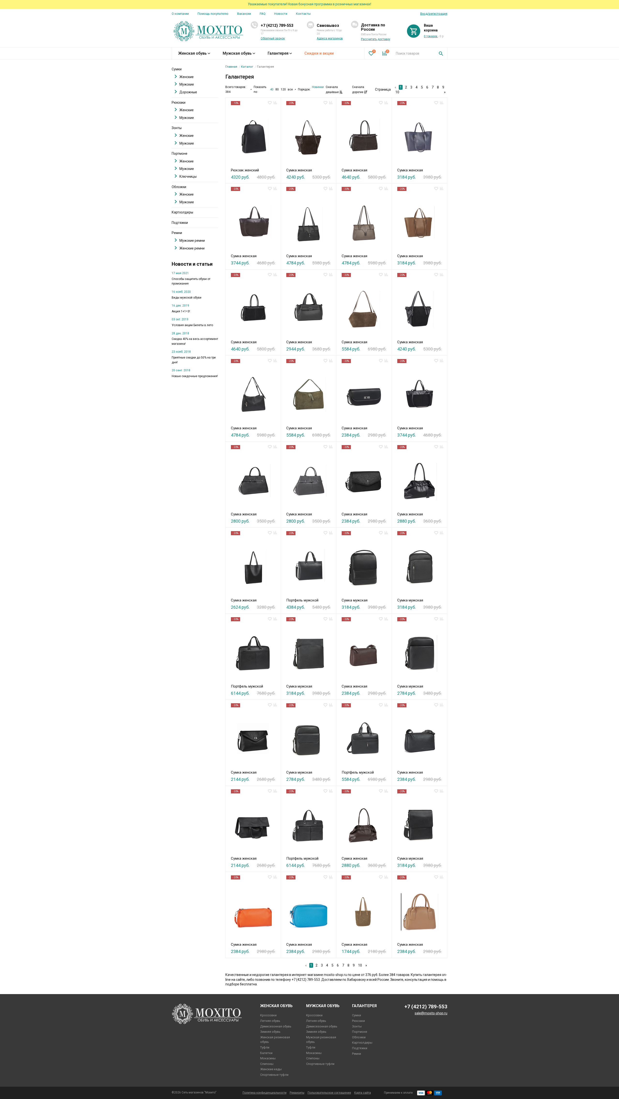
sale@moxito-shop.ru (431, 1013)
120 (283, 89)
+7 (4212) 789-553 (277, 25)
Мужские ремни (192, 240)
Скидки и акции (319, 53)
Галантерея (278, 53)
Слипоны (266, 1064)
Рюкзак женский (245, 170)
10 (397, 92)
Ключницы (188, 176)
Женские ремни (192, 248)
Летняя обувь (270, 1021)
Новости (280, 13)
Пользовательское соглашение (329, 1092)
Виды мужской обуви (186, 297)
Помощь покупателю (213, 13)
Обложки (179, 187)
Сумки (177, 69)
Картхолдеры (182, 212)
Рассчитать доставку (375, 39)
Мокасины (268, 1058)
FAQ (262, 13)
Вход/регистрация (433, 13)
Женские (186, 77)
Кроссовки (268, 1015)
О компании (180, 13)
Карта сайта (362, 1092)
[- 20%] (308, 135)
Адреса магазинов (330, 38)
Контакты (303, 13)
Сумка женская (299, 170)
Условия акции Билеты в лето (192, 325)
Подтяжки (180, 223)
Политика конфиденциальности (265, 1092)
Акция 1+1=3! (181, 311)
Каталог (247, 66)
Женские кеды (271, 1069)
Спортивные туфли (274, 1075)
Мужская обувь (237, 53)
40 (271, 89)
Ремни (177, 233)
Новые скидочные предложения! (195, 376)
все (290, 89)
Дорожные (188, 92)
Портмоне (179, 153)
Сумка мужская (355, 600)
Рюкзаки (178, 102)
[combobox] (413, 53)
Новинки (318, 87)
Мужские (186, 84)
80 (277, 89)
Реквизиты (297, 1092)
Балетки (266, 1053)
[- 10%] (253, 135)
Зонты (177, 128)
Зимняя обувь (270, 1031)
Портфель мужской (302, 600)
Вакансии (244, 13)
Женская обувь (192, 53)
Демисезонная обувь (275, 1026)
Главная (231, 66)
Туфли (264, 1047)
